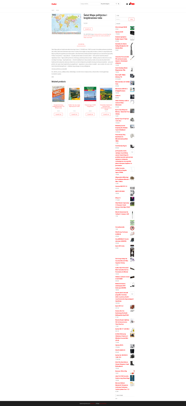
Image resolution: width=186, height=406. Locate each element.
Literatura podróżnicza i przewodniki (100, 34)
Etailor (54, 4)
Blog (57, 10)
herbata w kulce (98, 35)
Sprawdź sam (88, 29)
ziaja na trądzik (89, 37)
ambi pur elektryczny (91, 35)
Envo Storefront (103, 403)
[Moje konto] (127, 4)
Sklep (53, 10)
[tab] (82, 44)
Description (81, 44)
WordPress (92, 403)
